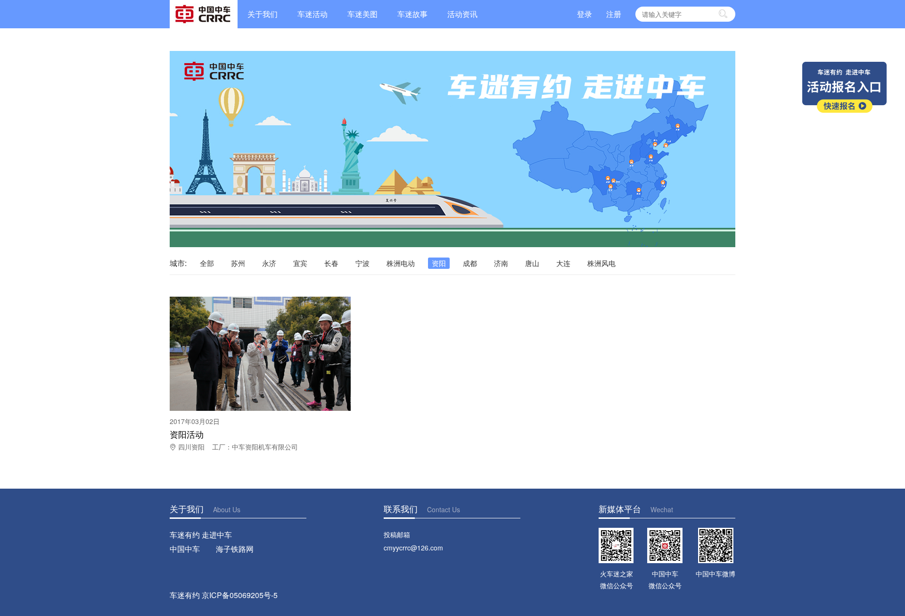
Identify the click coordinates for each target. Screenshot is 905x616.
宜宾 (300, 263)
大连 (563, 263)
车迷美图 (362, 13)
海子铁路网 (235, 548)
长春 (331, 263)
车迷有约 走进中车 (201, 534)
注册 (613, 13)
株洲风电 (601, 263)
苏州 (238, 263)
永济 (269, 263)
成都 (470, 263)
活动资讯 (462, 13)
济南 (501, 263)
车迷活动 (312, 13)
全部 (207, 263)
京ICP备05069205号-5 (240, 595)
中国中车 (185, 548)
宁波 (362, 263)
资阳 (439, 263)
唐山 (532, 263)
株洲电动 (401, 263)
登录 (584, 13)
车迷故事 (412, 13)
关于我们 (262, 13)
